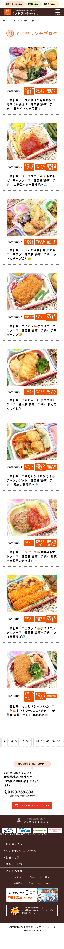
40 (48, 741)
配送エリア (13, 857)
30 (42, 741)
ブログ (32, 877)
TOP (5, 21)
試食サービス (14, 864)
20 (37, 741)
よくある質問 (14, 870)
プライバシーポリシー (39, 883)
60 (58, 741)
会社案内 (44, 877)
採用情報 (18, 883)
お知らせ (19, 877)
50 (53, 741)
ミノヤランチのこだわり (21, 850)
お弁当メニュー (15, 843)
